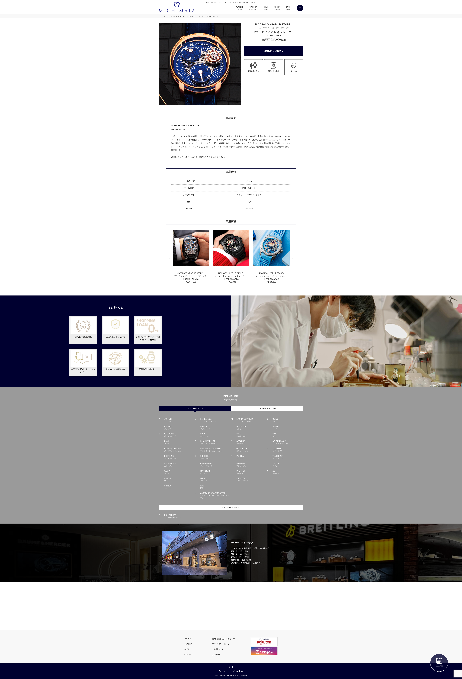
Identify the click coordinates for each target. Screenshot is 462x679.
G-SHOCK (205, 457)
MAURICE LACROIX (244, 420)
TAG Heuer (278, 450)
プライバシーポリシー (221, 644)
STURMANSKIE (280, 442)
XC (277, 472)
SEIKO (276, 420)
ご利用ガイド (218, 649)
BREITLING (170, 457)
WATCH (239, 8)
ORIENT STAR (243, 450)
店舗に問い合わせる (273, 50)
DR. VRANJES (173, 516)
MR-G (242, 435)
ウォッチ (172, 16)
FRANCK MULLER (207, 442)
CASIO (167, 472)
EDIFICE (205, 427)
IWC (202, 487)
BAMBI (167, 442)
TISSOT (276, 464)
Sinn (274, 435)
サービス (294, 71)
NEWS (265, 8)
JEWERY (188, 644)
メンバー (216, 654)
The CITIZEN (278, 457)
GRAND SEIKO (207, 464)
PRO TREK (241, 472)
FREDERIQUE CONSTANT (211, 450)
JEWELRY (252, 8)
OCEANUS (240, 442)
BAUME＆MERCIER (172, 450)
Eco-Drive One (208, 420)
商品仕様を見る (273, 71)
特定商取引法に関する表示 (223, 639)
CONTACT (188, 654)
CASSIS (167, 479)
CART (288, 8)
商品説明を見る (253, 71)
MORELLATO (241, 427)
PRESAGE (241, 464)
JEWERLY (267, 408)
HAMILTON (205, 472)
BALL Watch (170, 435)
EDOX (204, 435)
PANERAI (240, 457)
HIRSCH (203, 479)
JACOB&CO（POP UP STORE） (187, 16)
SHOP (277, 8)
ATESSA (167, 427)
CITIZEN (167, 487)
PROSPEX (242, 479)
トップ (166, 16)
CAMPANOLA (170, 464)
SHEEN (276, 427)
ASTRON (168, 420)
